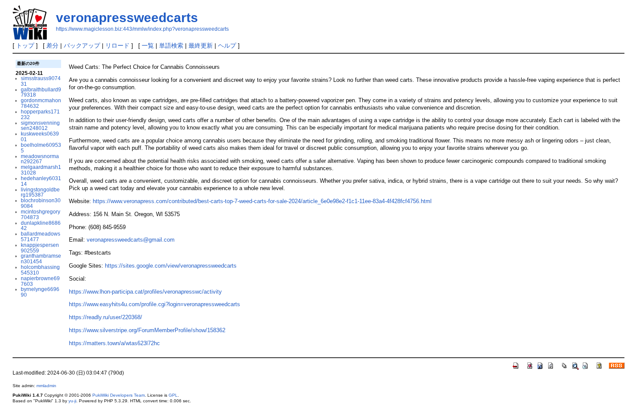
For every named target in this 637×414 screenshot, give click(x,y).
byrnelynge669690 (40, 292)
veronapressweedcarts (127, 17)
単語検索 (171, 45)
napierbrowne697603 (40, 281)
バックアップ (82, 45)
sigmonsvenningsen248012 (40, 125)
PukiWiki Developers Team (118, 395)
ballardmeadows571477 (40, 236)
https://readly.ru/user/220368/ (105, 317)
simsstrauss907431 (41, 81)
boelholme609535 (41, 147)
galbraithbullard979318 (41, 92)
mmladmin (46, 385)
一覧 (148, 45)
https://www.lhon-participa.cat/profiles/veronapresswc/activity (145, 291)
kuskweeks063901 (40, 136)
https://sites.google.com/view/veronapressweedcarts (171, 265)
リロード (117, 45)
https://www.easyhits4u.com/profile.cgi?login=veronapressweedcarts (154, 304)
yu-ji (72, 400)
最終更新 (200, 45)
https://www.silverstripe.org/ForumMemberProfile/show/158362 (147, 330)
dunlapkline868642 (41, 225)
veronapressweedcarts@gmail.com (131, 239)
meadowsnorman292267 (40, 159)
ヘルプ (227, 45)
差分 (52, 45)
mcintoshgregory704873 (40, 214)
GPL (173, 395)
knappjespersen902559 (40, 247)
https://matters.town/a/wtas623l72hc (114, 343)
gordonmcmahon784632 (41, 103)
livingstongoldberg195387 (40, 192)
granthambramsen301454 (41, 258)
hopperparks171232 (40, 114)
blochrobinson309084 (41, 203)
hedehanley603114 (41, 181)
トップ (25, 45)
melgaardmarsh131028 (41, 169)
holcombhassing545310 (40, 269)
